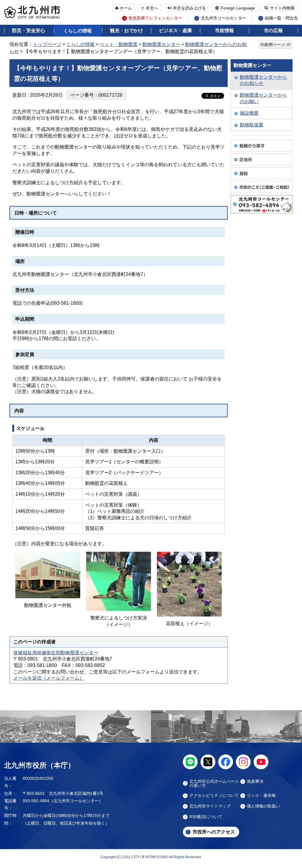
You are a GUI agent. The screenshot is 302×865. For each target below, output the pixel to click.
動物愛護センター (161, 44)
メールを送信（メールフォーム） (48, 678)
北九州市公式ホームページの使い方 (214, 783)
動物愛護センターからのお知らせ (263, 80)
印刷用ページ (272, 44)
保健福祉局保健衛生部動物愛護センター (55, 652)
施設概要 (249, 113)
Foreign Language (238, 8)
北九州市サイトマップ (210, 806)
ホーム (125, 8)
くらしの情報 (77, 30)
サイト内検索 (282, 8)
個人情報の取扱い (263, 806)
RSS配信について (205, 817)
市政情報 (224, 30)
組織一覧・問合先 (281, 18)
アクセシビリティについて (214, 795)
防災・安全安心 (28, 30)
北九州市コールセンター (223, 18)
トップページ (47, 44)
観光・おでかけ (126, 30)
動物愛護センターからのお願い (263, 98)
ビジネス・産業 (175, 30)
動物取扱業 (251, 124)
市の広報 (273, 30)
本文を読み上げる (189, 8)
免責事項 (255, 781)
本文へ (152, 8)
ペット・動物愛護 (118, 44)
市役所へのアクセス (214, 831)
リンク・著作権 (261, 795)
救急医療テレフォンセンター (155, 18)
